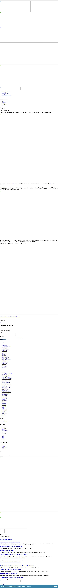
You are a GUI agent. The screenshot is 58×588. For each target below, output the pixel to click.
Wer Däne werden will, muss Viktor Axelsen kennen (12, 577)
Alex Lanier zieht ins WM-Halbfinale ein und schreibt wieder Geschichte (17, 565)
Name (1, 328)
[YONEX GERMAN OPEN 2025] (2, 532)
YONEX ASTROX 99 (12, 242)
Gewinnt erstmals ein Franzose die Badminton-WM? (12, 558)
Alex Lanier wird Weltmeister (7, 550)
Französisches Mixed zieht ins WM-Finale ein (10, 562)
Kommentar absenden (3, 339)
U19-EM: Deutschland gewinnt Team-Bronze (10, 569)
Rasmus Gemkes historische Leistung (8, 573)
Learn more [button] (29, 586)
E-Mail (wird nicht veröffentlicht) (5, 330)
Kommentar (2, 332)
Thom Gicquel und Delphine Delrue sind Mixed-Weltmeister (14, 554)
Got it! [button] (55, 586)
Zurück (1, 322)
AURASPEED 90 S (12, 183)
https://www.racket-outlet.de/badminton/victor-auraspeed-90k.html (9, 316)
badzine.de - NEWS (6, 539)
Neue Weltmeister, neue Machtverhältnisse (10, 542)
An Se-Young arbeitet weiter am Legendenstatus (11, 546)
